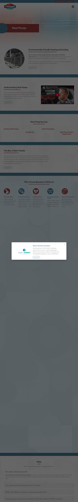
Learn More (36, 257)
